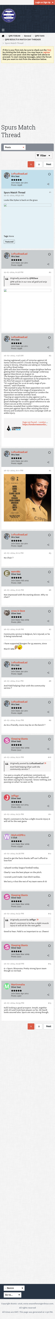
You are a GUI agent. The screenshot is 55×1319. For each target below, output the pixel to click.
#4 (50, 470)
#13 (49, 913)
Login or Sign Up (42, 2)
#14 (49, 964)
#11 (49, 814)
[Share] (48, 184)
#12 (49, 853)
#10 (49, 757)
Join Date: (15, 183)
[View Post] (45, 763)
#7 (50, 629)
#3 (50, 355)
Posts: (14, 185)
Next (48, 164)
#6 (50, 590)
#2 (50, 272)
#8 (50, 681)
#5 (50, 553)
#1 (50, 192)
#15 (49, 1003)
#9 (50, 720)
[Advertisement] (27, 92)
